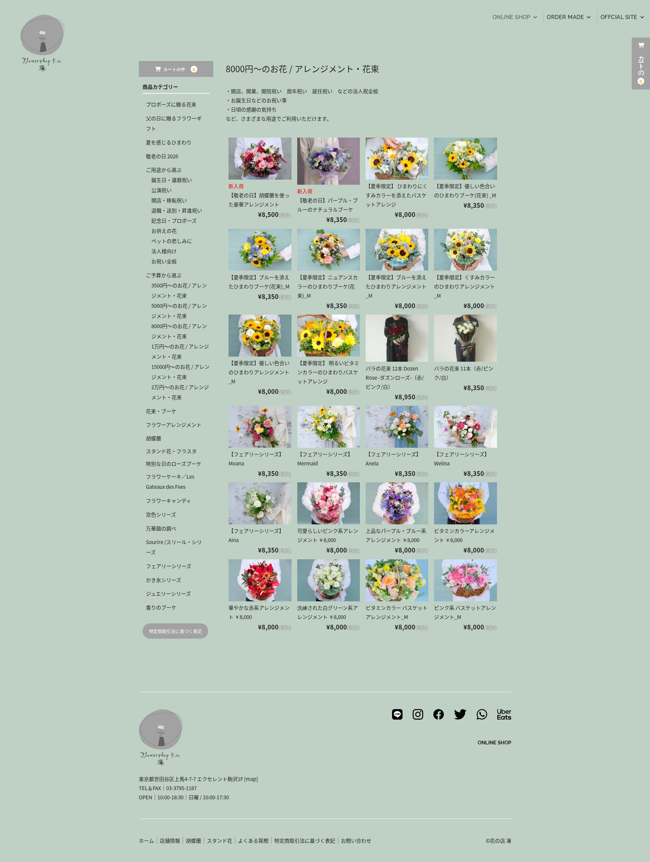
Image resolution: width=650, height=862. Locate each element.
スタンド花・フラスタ (171, 451)
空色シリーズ (161, 514)
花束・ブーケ (161, 411)
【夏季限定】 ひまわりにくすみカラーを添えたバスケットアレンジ (397, 195)
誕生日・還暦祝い (171, 179)
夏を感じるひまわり (169, 142)
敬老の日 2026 (162, 156)
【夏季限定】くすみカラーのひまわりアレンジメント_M (464, 286)
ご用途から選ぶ (163, 169)
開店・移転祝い (169, 200)
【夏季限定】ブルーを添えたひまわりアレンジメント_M (396, 286)
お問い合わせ (356, 840)
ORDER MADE (565, 17)
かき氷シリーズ (163, 579)
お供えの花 (164, 230)
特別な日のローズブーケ (173, 463)
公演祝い (161, 190)
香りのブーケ (161, 607)
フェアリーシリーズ (168, 565)
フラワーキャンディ (168, 500)
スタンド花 (219, 840)
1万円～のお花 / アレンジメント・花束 (180, 351)
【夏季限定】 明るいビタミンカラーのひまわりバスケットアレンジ (328, 372)
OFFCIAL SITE (619, 17)
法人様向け (164, 251)
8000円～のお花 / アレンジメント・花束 (179, 331)
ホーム (146, 840)
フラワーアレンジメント (173, 424)
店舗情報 (170, 840)
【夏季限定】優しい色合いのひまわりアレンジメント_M (259, 372)
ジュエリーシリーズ (168, 593)
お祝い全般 (164, 261)
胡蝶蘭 (153, 438)
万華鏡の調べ (161, 528)
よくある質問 (253, 840)
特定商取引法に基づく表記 (175, 631)
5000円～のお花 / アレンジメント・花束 (179, 310)
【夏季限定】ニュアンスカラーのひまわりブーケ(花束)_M (327, 286)
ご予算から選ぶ (163, 275)
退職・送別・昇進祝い (176, 210)
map (251, 778)
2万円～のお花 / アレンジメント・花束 (180, 392)
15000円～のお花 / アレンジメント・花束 (180, 371)
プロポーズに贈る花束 (171, 104)
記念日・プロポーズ (174, 220)
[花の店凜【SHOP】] (42, 67)
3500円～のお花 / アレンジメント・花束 (179, 290)
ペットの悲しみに (171, 240)
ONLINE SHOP (511, 17)
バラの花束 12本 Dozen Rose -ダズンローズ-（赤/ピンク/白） (395, 377)
